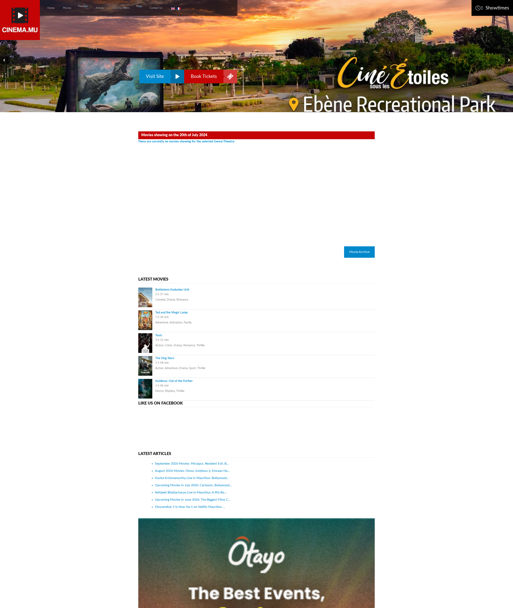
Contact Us (156, 8)
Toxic (158, 335)
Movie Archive (359, 252)
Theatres (83, 6)
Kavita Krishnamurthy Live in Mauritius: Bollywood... (192, 478)
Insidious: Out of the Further (174, 381)
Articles (100, 8)
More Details (229, 76)
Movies (67, 8)
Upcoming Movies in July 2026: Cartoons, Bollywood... (193, 485)
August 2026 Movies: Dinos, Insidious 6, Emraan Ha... (192, 470)
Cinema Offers (121, 8)
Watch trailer (176, 76)
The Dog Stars (164, 358)
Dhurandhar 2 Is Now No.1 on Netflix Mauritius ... (190, 506)
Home (50, 8)
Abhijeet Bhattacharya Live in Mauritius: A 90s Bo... (191, 492)
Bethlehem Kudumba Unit (172, 289)
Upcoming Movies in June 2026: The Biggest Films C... (193, 499)
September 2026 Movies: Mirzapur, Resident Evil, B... (192, 463)
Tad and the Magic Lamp (171, 312)
